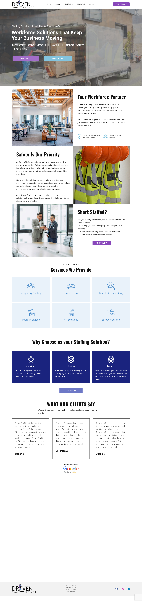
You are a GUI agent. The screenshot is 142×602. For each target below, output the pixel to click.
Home (49, 4)
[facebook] (116, 589)
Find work (26, 58)
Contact (92, 4)
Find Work (81, 4)
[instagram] (123, 589)
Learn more (71, 390)
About (58, 4)
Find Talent (68, 4)
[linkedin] (129, 589)
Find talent (57, 58)
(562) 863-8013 (121, 4)
